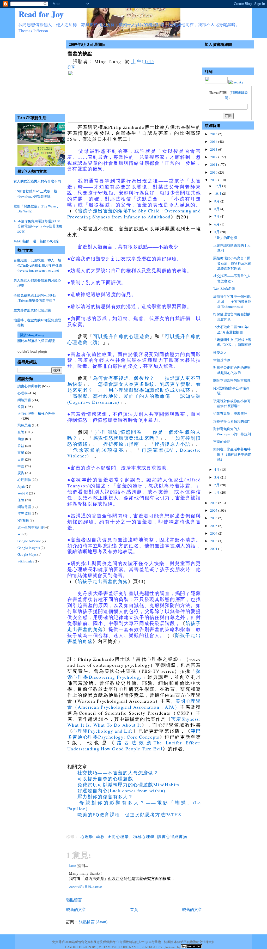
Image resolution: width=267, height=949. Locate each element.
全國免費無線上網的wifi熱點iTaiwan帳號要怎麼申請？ (35, 298)
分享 (71, 67)
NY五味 (23, 520)
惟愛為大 (220, 352)
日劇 (20, 459)
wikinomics (25, 561)
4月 (217, 469)
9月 (217, 201)
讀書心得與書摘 (29, 386)
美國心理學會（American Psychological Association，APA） (134, 704)
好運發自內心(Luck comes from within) (121, 790)
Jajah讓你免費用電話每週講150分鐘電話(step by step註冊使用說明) (38, 226)
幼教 (20, 439)
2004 (214, 533)
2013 (214, 149)
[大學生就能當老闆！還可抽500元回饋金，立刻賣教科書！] (42, 142)
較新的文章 (76, 909)
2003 (214, 540)
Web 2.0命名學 (224, 288)
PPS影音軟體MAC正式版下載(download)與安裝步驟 (35, 194)
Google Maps (27, 554)
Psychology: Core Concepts (128, 737)
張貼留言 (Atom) (93, 921)
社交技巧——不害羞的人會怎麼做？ (117, 772)
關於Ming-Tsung (32, 334)
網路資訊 (24, 399)
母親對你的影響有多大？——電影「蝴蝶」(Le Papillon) (134, 805)
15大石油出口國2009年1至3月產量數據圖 (231, 329)
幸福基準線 (221, 360)
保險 (20, 500)
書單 (20, 452)
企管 (20, 432)
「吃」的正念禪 (225, 237)
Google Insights (28, 547)
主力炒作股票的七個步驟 (32, 310)
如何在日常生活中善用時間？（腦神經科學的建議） (232, 454)
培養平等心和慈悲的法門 (232, 421)
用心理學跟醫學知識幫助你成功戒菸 (149, 390)
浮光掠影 (24, 513)
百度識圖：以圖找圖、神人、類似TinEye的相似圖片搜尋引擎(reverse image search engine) (38, 265)
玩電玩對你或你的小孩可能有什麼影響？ (232, 403)
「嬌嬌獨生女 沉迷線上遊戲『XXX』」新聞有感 (232, 342)
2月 (217, 484)
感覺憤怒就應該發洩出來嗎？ (126, 438)
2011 (214, 164)
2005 (214, 525)
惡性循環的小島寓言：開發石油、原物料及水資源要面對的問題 (232, 263)
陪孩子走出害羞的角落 (102, 210)
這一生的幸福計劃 (31, 527)
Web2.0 (22, 493)
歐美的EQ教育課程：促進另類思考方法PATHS (129, 814)
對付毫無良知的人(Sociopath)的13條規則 (232, 431)
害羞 (176, 719)
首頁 (134, 909)
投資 (20, 406)
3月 (217, 477)
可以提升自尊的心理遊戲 (121, 336)
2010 (214, 172)
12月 (218, 185)
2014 (214, 141)
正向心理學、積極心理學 (36, 413)
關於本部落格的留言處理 (36, 340)
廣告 (20, 472)
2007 (214, 510)
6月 (217, 224)
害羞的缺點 (80, 53)
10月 (218, 193)
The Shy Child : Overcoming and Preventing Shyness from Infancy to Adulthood (134, 213)
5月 (217, 231)
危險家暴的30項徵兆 (99, 450)
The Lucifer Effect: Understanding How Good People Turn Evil (134, 745)
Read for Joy (41, 14)
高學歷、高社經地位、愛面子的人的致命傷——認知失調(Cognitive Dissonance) (134, 399)
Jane (72, 865)
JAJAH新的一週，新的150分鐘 (36, 241)
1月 (217, 492)
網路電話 (24, 506)
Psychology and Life (110, 731)
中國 (20, 466)
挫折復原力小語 (173, 444)
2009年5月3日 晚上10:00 (85, 886)
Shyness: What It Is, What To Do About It (134, 722)
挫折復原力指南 (121, 444)
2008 (214, 502)
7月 (217, 216)
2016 (214, 134)
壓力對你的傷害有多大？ (105, 796)
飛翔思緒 (24, 425)
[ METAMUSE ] (108, 947)
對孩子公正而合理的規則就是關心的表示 (232, 370)
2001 (214, 548)
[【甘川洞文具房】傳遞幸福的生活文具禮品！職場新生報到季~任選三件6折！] (42, 164)
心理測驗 (24, 479)
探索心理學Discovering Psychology (134, 674)
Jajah (21, 486)
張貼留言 (74, 899)
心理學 (22, 393)
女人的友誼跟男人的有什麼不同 (37, 181)
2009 (214, 179)
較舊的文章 (192, 909)
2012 (214, 157)
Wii (20, 534)
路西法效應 (135, 742)
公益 (20, 445)
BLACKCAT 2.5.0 (152, 947)
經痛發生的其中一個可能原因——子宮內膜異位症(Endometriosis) (232, 301)
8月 (217, 208)
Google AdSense (29, 540)
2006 (214, 518)
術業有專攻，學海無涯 (230, 413)
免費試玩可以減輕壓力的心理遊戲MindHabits (128, 784)
